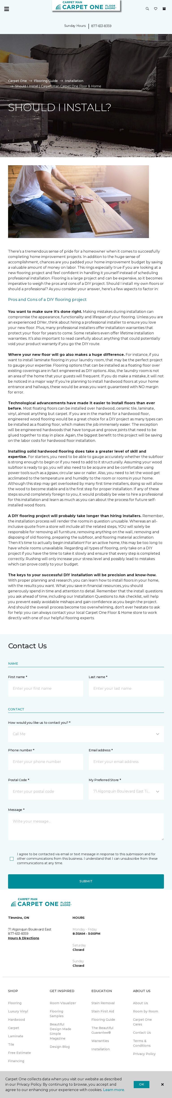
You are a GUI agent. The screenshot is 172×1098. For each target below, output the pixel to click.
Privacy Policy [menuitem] (144, 1054)
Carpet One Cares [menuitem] (142, 1022)
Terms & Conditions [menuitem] (142, 1043)
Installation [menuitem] (100, 1049)
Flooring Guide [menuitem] (103, 1020)
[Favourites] (155, 9)
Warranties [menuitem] (100, 1041)
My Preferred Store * (105, 780)
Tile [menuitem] (11, 1044)
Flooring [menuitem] (15, 1003)
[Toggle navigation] (6, 9)
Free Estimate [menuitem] (19, 1053)
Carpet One (17, 81)
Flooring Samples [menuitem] (57, 1013)
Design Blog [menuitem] (60, 1047)
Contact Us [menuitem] (142, 1033)
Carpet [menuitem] (13, 1028)
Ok (141, 1084)
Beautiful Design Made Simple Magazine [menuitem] (60, 1031)
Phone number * (21, 750)
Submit (86, 881)
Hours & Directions (23, 938)
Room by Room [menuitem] (145, 1011)
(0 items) (164, 8)
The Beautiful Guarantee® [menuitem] (102, 1030)
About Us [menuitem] (140, 1003)
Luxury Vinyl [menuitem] (18, 1011)
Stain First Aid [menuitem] (102, 1011)
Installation (74, 81)
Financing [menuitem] (16, 1061)
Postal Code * (18, 780)
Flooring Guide (46, 81)
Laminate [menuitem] (15, 1036)
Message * (16, 809)
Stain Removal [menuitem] (103, 1003)
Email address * (101, 750)
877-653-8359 (101, 26)
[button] (147, 9)
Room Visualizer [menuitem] (63, 1003)
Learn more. (114, 1090)
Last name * (98, 677)
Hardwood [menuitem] (16, 1020)
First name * (17, 677)
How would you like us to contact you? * (39, 722)
